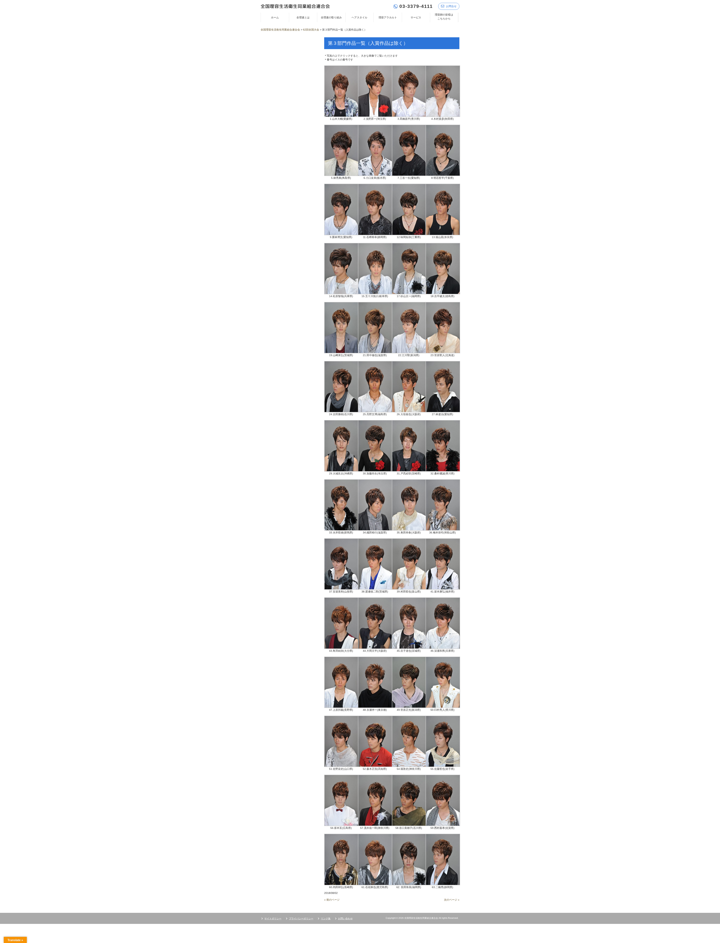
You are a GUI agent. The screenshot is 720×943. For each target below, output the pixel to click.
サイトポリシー (272, 918)
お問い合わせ (345, 918)
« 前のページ (332, 899)
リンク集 (326, 918)
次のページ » (451, 899)
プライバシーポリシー (301, 918)
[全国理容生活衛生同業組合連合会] (295, 6)
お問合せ (451, 6)
